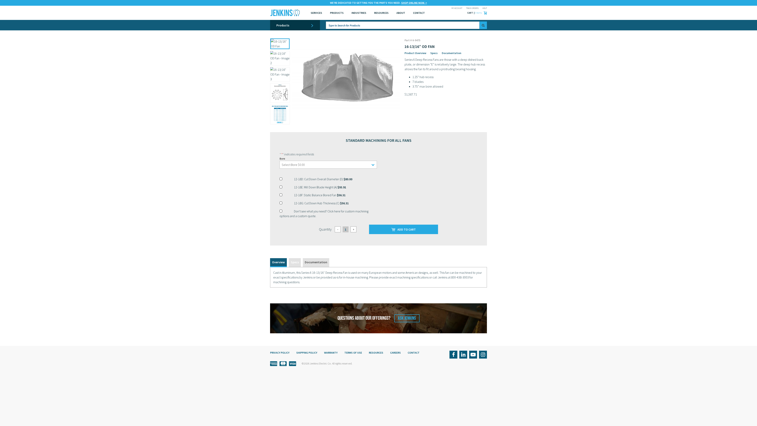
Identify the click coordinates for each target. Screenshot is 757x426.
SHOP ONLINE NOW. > (414, 3)
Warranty (330, 352)
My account (456, 8)
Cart (470, 12)
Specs (434, 53)
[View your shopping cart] (484, 13)
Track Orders (472, 8)
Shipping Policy (306, 352)
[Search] (483, 25)
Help (484, 8)
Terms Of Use (353, 352)
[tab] (278, 262)
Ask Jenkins (407, 318)
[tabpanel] (378, 277)
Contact (414, 352)
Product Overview (415, 53)
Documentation (451, 53)
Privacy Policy (279, 352)
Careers (395, 352)
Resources (381, 13)
